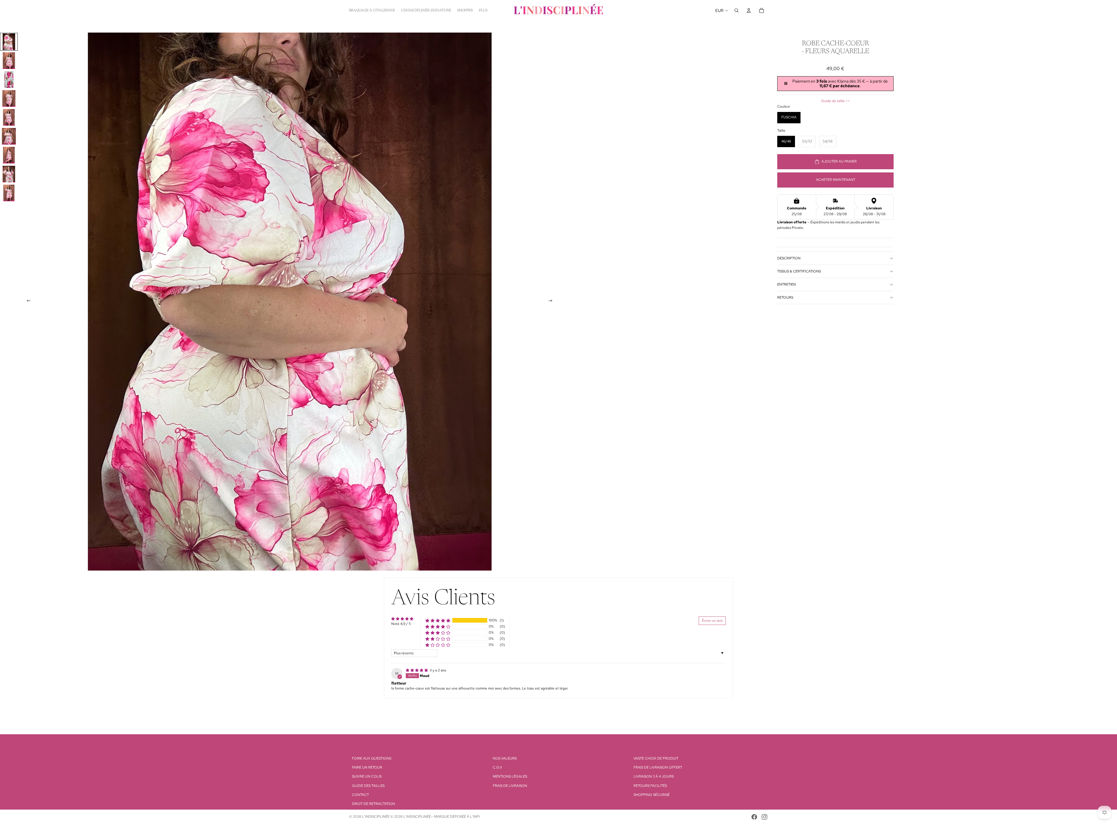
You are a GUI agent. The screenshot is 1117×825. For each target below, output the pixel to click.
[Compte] (748, 10)
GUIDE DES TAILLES (368, 785)
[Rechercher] (736, 10)
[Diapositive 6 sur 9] (9, 136)
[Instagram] (764, 816)
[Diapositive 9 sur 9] (9, 193)
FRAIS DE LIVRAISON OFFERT (658, 767)
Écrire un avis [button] (712, 620)
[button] (437, 620)
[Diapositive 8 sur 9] (9, 174)
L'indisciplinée (375, 816)
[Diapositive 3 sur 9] (9, 79)
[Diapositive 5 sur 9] (9, 117)
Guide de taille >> (835, 101)
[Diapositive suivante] (552, 301)
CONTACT (360, 794)
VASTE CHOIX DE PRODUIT (656, 758)
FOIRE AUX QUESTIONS (371, 758)
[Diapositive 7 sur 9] (9, 155)
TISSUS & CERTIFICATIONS (799, 271)
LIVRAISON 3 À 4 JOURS (654, 776)
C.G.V (497, 767)
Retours (785, 297)
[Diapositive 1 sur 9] (9, 41)
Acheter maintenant (835, 179)
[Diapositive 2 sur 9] (9, 60)
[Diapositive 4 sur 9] (9, 98)
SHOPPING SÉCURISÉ (652, 794)
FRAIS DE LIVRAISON (510, 785)
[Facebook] (754, 816)
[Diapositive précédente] (27, 301)
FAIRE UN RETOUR (367, 767)
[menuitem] (483, 10)
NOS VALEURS (505, 758)
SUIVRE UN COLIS (367, 776)
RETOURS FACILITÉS (650, 785)
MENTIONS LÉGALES (510, 776)
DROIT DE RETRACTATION (373, 803)
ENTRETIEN (786, 284)
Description (789, 258)
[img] (417, 670)
